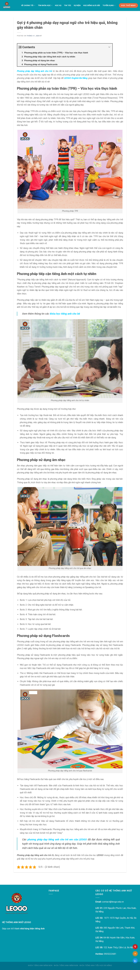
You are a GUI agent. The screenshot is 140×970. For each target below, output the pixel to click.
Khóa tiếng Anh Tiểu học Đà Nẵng (96, 965)
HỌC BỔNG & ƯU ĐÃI (91, 5)
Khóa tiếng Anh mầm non (40, 965)
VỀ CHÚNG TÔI (27, 5)
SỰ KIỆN (77, 5)
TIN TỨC (67, 5)
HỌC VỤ (58, 5)
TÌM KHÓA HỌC (44, 5)
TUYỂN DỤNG (108, 5)
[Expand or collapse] (109, 47)
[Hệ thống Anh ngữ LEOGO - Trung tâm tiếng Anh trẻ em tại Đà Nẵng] (6, 5)
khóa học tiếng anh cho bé (65, 313)
